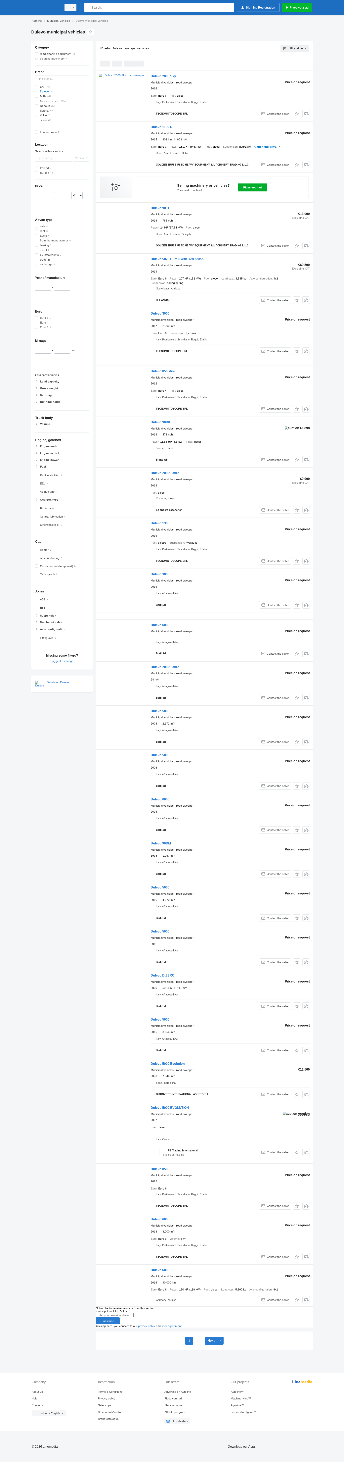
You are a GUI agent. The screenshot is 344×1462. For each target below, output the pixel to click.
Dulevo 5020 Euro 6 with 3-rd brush (177, 259)
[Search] (88, 7)
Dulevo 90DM (161, 843)
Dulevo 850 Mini (163, 371)
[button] (296, 113)
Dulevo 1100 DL (162, 127)
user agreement (171, 1326)
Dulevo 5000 (160, 711)
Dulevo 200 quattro (165, 473)
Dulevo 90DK (161, 422)
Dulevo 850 (159, 1169)
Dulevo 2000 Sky (163, 76)
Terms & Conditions (110, 1391)
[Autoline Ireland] (46, 7)
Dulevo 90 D (160, 208)
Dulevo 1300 (160, 523)
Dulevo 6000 (160, 625)
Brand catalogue (108, 1418)
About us (37, 1391)
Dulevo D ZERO (162, 975)
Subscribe (108, 1321)
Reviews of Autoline (110, 1412)
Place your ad (252, 187)
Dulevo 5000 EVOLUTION (170, 1107)
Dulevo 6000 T (161, 1270)
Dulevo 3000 (160, 313)
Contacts (37, 1405)
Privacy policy (106, 1398)
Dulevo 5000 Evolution (168, 1063)
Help (34, 1398)
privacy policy (146, 1326)
